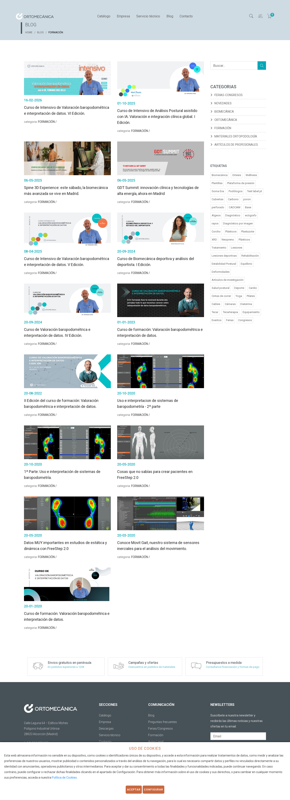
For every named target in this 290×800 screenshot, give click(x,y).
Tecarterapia (230, 312)
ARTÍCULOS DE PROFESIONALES (236, 144)
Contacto (186, 16)
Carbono (233, 199)
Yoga (239, 296)
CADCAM (234, 207)
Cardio (253, 288)
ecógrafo (250, 215)
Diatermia (246, 304)
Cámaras (230, 304)
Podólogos (235, 191)
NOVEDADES (223, 103)
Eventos (216, 320)
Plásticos (231, 231)
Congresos (245, 320)
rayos (215, 223)
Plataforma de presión (240, 183)
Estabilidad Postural (224, 263)
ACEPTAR (134, 789)
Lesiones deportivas (224, 255)
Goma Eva (218, 191)
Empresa (123, 16)
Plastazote (247, 231)
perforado (218, 207)
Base (248, 207)
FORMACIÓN (222, 128)
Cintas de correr (221, 296)
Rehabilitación (250, 255)
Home (28, 32)
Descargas (106, 728)
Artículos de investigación (228, 279)
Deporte (239, 288)
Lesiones (236, 247)
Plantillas (217, 183)
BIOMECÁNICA (224, 111)
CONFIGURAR (153, 789)
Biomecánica (220, 175)
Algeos (216, 215)
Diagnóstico (232, 215)
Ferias (230, 320)
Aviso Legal (155, 741)
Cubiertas (217, 199)
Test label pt (254, 191)
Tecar (215, 312)
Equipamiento (251, 312)
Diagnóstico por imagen (238, 223)
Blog (169, 16)
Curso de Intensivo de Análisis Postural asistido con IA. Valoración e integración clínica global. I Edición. (157, 116)
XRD (214, 239)
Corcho (216, 231)
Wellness (251, 175)
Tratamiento (219, 247)
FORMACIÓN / (47, 121)
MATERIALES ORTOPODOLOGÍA (235, 136)
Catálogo (103, 16)
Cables (216, 304)
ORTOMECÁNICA (225, 120)
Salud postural (220, 288)
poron (247, 199)
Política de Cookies (64, 777)
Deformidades (220, 271)
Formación (155, 735)
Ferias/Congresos (160, 728)
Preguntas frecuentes (162, 722)
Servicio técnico (148, 16)
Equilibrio (246, 263)
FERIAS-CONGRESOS (228, 95)
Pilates (251, 296)
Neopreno (228, 239)
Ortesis (236, 175)
